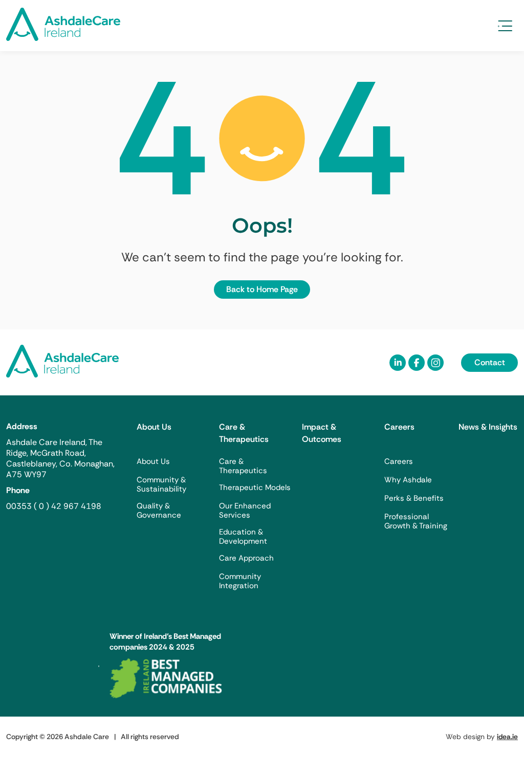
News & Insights (487, 426)
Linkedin (397, 362)
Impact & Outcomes (321, 432)
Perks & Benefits (414, 498)
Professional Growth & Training (415, 521)
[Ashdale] (62, 374)
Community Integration (240, 581)
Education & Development (243, 536)
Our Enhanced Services (245, 510)
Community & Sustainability (161, 484)
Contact (489, 362)
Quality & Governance (159, 510)
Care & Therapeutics (244, 432)
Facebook (416, 362)
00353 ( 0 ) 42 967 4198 (53, 506)
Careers (399, 426)
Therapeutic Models (255, 487)
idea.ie (507, 736)
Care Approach (246, 558)
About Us (154, 426)
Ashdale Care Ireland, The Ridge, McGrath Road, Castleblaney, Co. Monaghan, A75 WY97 (60, 458)
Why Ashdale (408, 479)
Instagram (435, 362)
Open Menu (505, 25)
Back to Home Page (262, 289)
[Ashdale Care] (63, 38)
